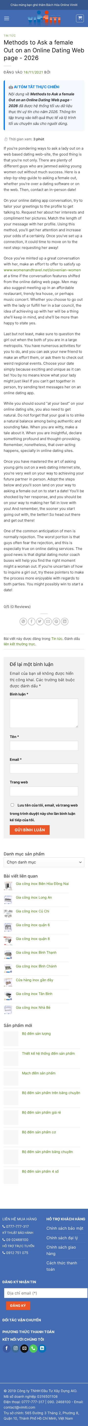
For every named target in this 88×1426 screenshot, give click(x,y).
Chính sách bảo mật (64, 1228)
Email (16, 759)
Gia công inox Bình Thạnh (36, 952)
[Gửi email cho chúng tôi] (24, 1348)
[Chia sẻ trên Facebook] (31, 621)
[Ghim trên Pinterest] (56, 621)
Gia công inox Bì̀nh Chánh (36, 966)
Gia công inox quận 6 (33, 925)
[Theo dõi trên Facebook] (7, 1348)
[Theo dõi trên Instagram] (15, 1348)
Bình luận (19, 694)
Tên (14, 737)
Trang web (19, 782)
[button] (7, 18)
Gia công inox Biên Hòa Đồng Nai (42, 884)
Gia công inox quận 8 (33, 939)
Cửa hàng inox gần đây (34, 980)
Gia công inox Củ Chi (32, 911)
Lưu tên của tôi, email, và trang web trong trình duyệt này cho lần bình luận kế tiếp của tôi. (44, 812)
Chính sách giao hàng (61, 1250)
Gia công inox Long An (34, 897)
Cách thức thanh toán (61, 1266)
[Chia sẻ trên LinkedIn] (64, 621)
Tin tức (10, 35)
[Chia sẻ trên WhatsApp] (23, 621)
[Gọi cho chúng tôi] (33, 1348)
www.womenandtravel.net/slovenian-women (42, 270)
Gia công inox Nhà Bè (33, 1007)
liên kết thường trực (19, 644)
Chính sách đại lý (62, 1237)
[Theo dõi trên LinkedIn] (42, 1348)
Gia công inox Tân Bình (34, 994)
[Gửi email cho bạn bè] (48, 621)
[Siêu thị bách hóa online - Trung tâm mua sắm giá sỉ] (44, 18)
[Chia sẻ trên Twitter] (40, 621)
